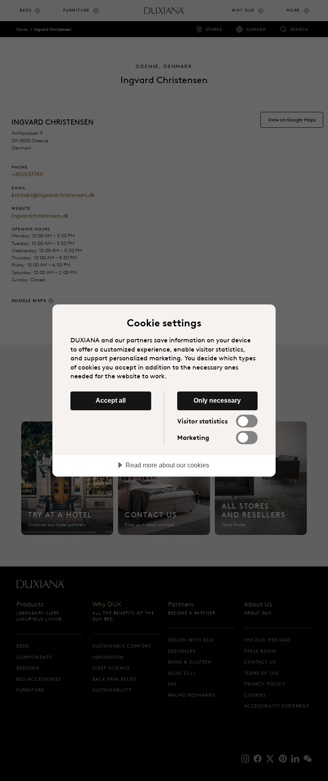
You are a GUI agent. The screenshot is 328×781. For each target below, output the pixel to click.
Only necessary (217, 400)
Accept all (111, 400)
